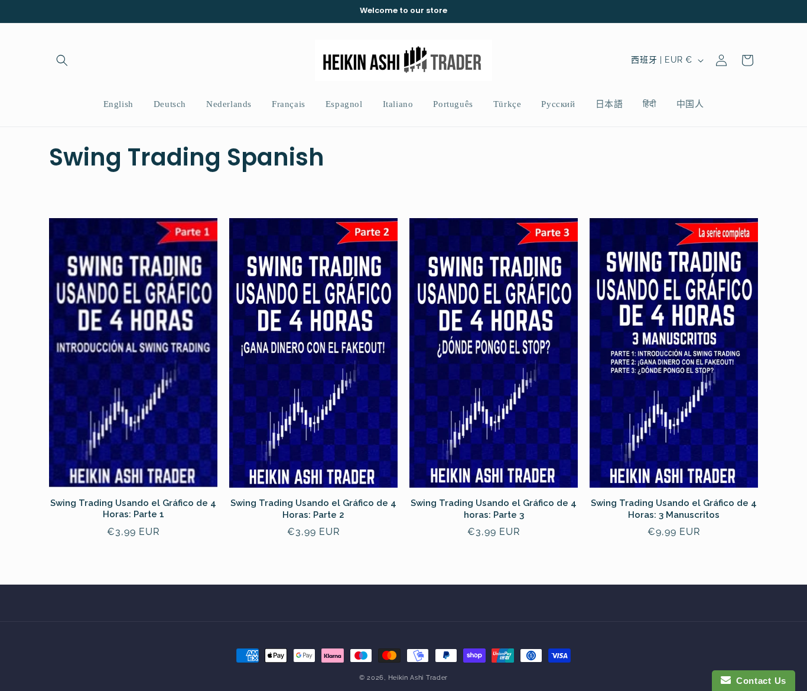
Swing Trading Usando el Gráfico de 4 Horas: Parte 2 (313, 509)
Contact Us (758, 681)
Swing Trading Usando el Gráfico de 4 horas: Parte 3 (494, 509)
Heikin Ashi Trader (418, 678)
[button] (62, 60)
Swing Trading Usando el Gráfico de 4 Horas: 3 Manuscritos (674, 509)
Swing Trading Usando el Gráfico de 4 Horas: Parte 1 (133, 509)
